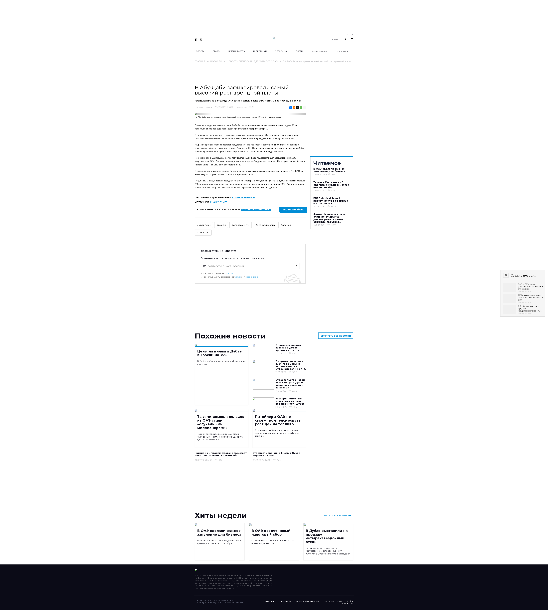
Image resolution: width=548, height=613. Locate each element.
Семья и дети (342, 51)
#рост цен (203, 232)
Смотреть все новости (336, 336)
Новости (199, 51)
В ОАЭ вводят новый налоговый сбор (271, 532)
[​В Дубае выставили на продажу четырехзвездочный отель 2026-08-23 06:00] (509, 313)
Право (216, 51)
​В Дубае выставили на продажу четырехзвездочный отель (327, 536)
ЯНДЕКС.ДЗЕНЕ (252, 277)
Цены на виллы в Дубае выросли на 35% (219, 353)
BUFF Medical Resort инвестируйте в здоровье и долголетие (330, 201)
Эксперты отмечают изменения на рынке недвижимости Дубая (290, 401)
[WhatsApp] (301, 107)
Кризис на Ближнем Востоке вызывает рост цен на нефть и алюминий (221, 454)
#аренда (286, 225)
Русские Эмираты (319, 51)
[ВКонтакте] (290, 107)
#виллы (221, 225)
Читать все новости (337, 515)
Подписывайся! (293, 209)
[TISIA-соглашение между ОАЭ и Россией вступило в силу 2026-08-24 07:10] (509, 302)
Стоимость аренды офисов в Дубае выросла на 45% (276, 454)
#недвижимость (265, 225)
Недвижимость (236, 51)
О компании (269, 601)
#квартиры (204, 225)
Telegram (229, 274)
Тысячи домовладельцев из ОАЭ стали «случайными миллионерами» (220, 422)
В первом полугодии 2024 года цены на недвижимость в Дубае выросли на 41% (290, 365)
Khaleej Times (218, 202)
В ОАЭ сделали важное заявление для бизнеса (329, 170)
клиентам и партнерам (307, 601)
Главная (200, 61)
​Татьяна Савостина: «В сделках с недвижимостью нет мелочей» (331, 185)
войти (350, 601)
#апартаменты (240, 225)
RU (348, 35)
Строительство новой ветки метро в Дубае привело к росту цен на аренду (290, 384)
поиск (345, 603)
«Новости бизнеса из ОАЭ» (256, 210)
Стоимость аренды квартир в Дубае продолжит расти (288, 348)
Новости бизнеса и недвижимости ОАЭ (252, 61)
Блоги (299, 51)
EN (352, 35)
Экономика (281, 51)
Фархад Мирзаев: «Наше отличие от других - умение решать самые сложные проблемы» (329, 218)
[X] (297, 107)
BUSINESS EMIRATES (243, 197)
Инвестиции (260, 51)
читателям (286, 601)
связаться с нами (333, 601)
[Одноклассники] (294, 107)
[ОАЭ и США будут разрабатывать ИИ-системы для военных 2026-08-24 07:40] (509, 291)
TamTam (238, 277)
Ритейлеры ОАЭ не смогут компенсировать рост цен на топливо (278, 420)
